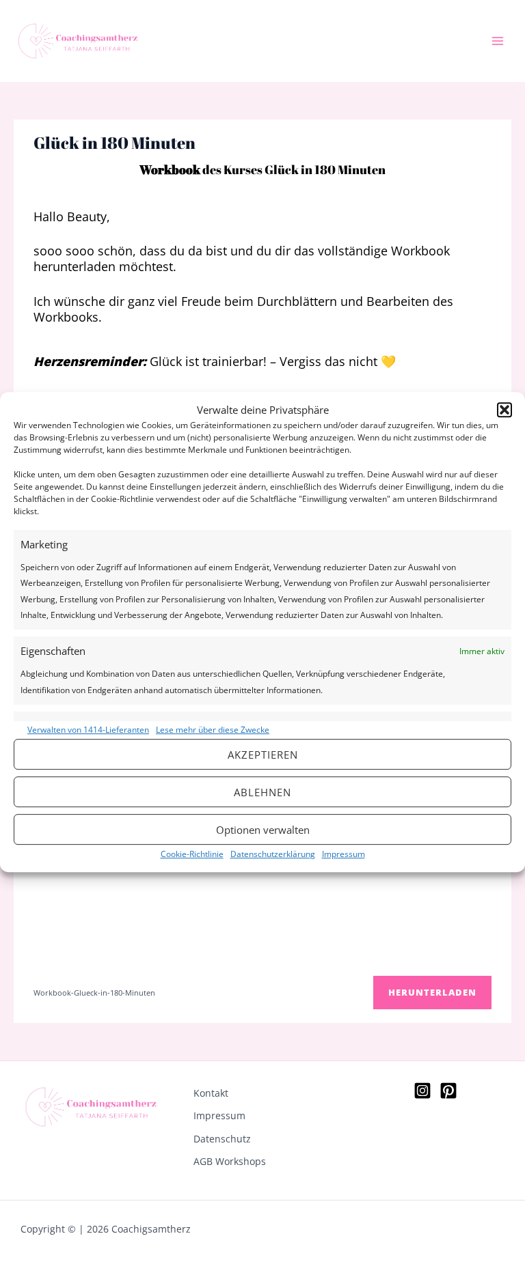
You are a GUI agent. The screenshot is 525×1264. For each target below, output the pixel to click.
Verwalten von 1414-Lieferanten (88, 729)
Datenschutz (222, 1138)
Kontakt (210, 1092)
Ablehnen (262, 792)
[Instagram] (422, 1090)
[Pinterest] (448, 1090)
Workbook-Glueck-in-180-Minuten (94, 992)
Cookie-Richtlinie (192, 854)
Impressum (343, 854)
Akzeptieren (263, 754)
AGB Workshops (229, 1161)
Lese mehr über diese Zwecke (212, 729)
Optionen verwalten (263, 830)
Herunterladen (432, 992)
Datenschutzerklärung (272, 854)
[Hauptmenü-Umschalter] (498, 41)
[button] (504, 410)
